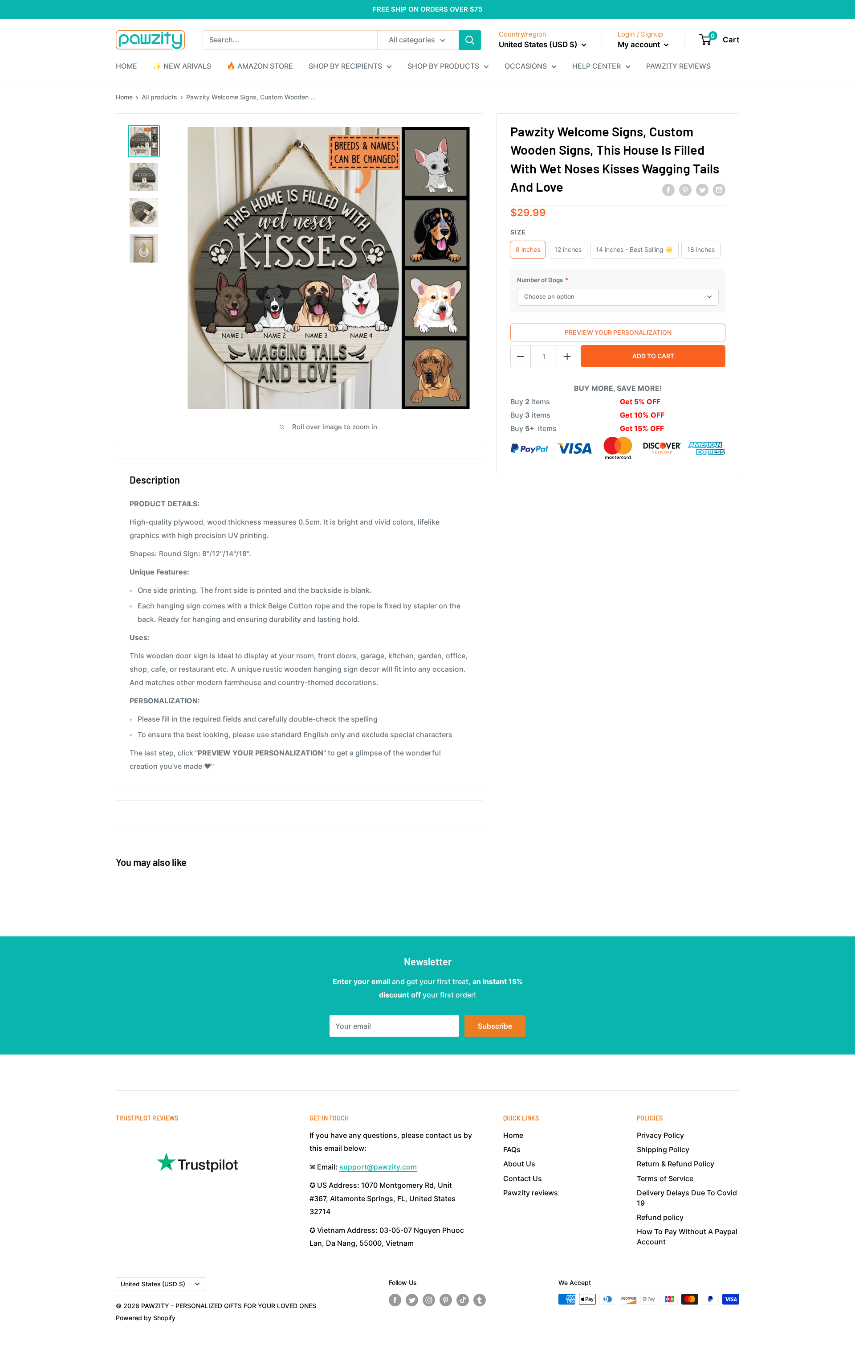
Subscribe (495, 1026)
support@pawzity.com (378, 1166)
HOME (126, 66)
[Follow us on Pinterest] (446, 1300)
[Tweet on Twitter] (702, 189)
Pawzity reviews (530, 1192)
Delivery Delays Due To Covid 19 (687, 1197)
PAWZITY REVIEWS (678, 66)
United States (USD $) (153, 1284)
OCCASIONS (526, 66)
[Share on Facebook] (668, 189)
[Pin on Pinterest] (685, 189)
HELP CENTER (596, 66)
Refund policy (660, 1217)
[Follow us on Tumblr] (479, 1300)
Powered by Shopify (145, 1317)
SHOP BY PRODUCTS (443, 66)
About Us (519, 1163)
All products (159, 97)
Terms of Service (665, 1178)
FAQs (512, 1149)
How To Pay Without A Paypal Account (687, 1236)
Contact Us (522, 1178)
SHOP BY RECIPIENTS (345, 66)
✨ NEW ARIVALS (182, 66)
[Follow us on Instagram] (429, 1300)
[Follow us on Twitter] (412, 1300)
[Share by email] (719, 189)
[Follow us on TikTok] (462, 1300)
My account (640, 44)
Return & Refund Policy (675, 1163)
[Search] (470, 40)
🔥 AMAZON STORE (260, 66)
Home (124, 97)
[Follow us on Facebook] (395, 1300)
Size (518, 232)
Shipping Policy (663, 1149)
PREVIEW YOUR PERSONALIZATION (618, 332)
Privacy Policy (660, 1135)
